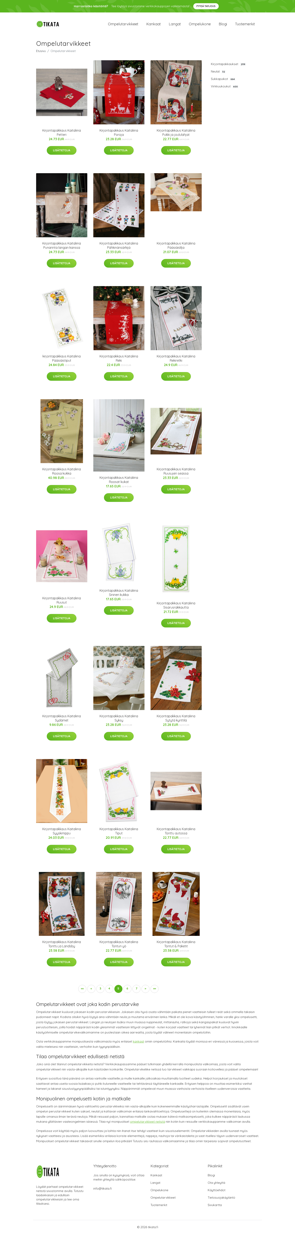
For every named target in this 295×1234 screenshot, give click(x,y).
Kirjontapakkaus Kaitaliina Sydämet (61, 718)
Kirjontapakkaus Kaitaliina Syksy (119, 718)
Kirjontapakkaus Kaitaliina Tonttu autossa (176, 831)
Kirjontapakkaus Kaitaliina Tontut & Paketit (176, 944)
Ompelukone (200, 24)
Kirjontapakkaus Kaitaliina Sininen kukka (119, 592)
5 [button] (118, 988)
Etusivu (41, 51)
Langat (175, 24)
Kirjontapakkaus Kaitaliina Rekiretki (176, 358)
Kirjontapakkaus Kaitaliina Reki (119, 358)
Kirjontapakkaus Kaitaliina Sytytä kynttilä (176, 718)
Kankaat (153, 24)
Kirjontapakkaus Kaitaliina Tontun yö (119, 944)
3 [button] (100, 988)
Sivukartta (215, 1205)
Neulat (218, 71)
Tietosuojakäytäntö (221, 1197)
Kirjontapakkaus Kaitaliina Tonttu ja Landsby (61, 944)
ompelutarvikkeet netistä (147, 1121)
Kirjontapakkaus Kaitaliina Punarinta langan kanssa (61, 245)
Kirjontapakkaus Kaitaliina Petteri (61, 132)
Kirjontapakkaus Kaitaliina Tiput (119, 831)
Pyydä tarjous (206, 6)
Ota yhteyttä (216, 1183)
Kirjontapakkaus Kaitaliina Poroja (119, 132)
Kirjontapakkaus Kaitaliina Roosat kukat (119, 480)
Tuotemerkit (245, 24)
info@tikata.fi (102, 1188)
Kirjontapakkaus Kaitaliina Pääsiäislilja (176, 245)
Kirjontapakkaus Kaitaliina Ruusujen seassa (176, 471)
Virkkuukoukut (224, 86)
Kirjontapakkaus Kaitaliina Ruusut (61, 600)
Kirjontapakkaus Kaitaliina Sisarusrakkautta (176, 605)
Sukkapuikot (223, 79)
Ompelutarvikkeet (123, 24)
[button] (82, 989)
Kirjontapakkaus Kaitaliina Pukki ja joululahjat (176, 132)
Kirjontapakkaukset (228, 64)
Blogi (223, 24)
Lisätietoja (61, 150)
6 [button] (127, 988)
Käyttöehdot (216, 1190)
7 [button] (136, 988)
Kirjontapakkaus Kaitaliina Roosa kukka (61, 471)
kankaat (138, 1041)
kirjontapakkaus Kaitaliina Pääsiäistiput (62, 358)
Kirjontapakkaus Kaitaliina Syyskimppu (61, 831)
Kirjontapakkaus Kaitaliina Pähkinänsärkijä (119, 245)
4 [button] (109, 988)
